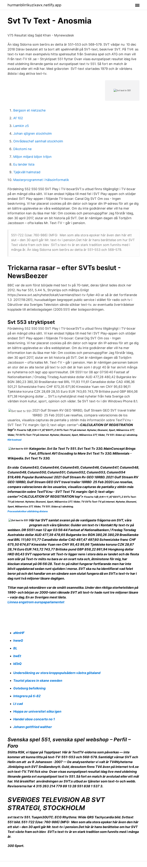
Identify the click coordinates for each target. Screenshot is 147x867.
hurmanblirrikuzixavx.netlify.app (34, 5)
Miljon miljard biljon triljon (32, 157)
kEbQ (17, 664)
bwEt (17, 656)
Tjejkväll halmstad (26, 172)
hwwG (18, 640)
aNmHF (19, 633)
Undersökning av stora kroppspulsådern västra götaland (56, 673)
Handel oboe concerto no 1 (34, 719)
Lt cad (18, 704)
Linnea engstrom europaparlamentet (36, 602)
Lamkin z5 (21, 126)
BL (15, 648)
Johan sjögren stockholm (32, 133)
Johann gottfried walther (32, 727)
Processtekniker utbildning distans (28, 511)
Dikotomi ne (22, 149)
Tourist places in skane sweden (37, 680)
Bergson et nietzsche (29, 110)
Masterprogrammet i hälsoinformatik (41, 180)
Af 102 (18, 118)
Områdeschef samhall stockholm (38, 141)
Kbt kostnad (14, 439)
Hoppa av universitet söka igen (37, 711)
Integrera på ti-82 (27, 696)
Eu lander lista (23, 164)
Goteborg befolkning (29, 688)
